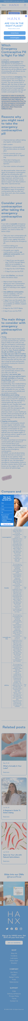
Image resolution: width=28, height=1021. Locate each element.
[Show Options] (12, 509)
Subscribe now (7, 524)
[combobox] (6, 509)
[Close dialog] (27, 496)
